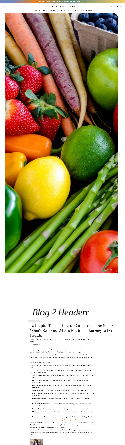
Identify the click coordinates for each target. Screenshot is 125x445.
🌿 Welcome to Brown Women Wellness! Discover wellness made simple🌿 (62, 1)
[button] (3, 6)
